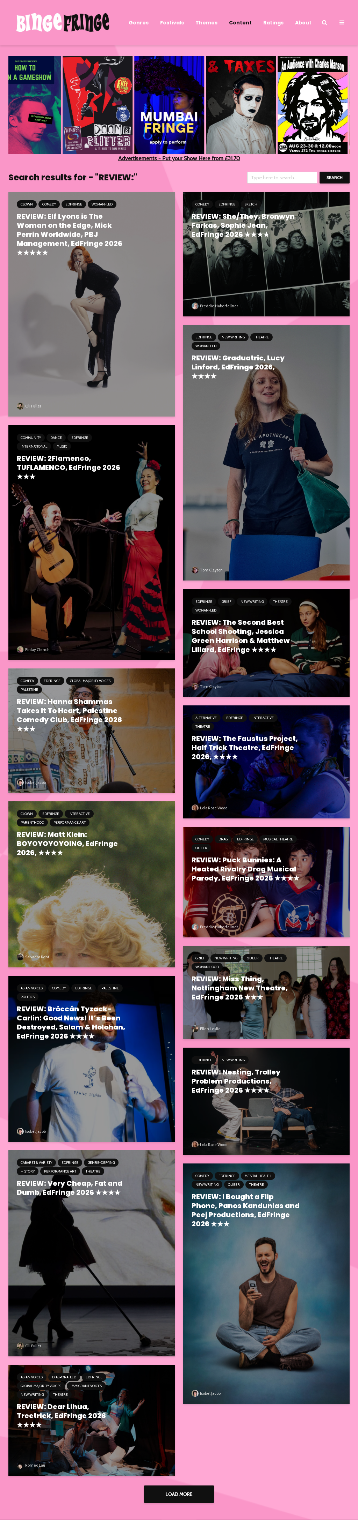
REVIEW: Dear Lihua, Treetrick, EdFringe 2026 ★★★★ (61, 1415)
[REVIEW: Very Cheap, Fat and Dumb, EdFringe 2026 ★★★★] (91, 1253)
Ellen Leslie (210, 1028)
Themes (206, 22)
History (28, 1171)
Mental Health (258, 1176)
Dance (56, 437)
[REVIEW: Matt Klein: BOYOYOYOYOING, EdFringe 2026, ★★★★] (91, 884)
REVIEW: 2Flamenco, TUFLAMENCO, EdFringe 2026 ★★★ (68, 467)
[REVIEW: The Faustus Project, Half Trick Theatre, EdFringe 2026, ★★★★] (266, 761)
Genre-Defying (101, 1162)
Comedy (49, 204)
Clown (27, 204)
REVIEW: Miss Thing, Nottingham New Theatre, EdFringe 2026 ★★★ (240, 988)
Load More (179, 1494)
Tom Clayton (211, 570)
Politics (28, 997)
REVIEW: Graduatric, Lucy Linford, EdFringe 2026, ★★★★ (238, 367)
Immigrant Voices (86, 1386)
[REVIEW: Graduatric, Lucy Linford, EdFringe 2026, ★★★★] (266, 452)
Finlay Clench (37, 649)
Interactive (263, 718)
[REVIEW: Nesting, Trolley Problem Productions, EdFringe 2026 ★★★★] (266, 1101)
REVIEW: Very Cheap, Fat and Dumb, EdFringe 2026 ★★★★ (69, 1188)
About (303, 22)
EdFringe (73, 204)
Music (62, 446)
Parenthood (32, 822)
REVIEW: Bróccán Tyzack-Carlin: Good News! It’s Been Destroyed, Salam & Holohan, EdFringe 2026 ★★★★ (71, 1022)
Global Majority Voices (90, 681)
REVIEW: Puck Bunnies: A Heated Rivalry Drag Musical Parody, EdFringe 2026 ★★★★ (246, 869)
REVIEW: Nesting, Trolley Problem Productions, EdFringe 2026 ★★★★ (236, 1081)
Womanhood (207, 967)
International (34, 446)
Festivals (172, 22)
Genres (139, 22)
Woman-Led (102, 204)
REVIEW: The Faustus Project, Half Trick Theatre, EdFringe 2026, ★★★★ (245, 747)
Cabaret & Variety (36, 1162)
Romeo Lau (34, 1465)
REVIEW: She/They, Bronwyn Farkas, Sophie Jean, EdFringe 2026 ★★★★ (243, 225)
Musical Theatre (278, 839)
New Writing (233, 337)
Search (335, 177)
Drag (223, 839)
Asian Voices (32, 988)
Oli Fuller (32, 406)
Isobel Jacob (35, 782)
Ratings (273, 22)
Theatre (261, 337)
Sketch (251, 204)
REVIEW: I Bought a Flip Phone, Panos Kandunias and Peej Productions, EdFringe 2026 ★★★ (246, 1210)
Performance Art (69, 822)
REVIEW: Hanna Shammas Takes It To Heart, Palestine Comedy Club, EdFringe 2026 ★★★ (69, 715)
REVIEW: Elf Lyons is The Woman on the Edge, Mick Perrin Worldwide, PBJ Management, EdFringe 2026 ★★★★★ (69, 234)
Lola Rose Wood (213, 808)
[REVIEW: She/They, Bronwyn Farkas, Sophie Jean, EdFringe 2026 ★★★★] (266, 253)
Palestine (29, 689)
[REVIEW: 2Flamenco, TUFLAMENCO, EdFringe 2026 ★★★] (91, 542)
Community (31, 437)
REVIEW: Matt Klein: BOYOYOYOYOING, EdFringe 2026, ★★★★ (67, 843)
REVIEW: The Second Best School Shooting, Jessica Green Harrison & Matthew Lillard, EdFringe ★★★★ (241, 636)
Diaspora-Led (64, 1377)
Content (240, 22)
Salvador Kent (36, 956)
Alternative (206, 718)
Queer (201, 848)
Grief (226, 601)
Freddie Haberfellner (218, 306)
